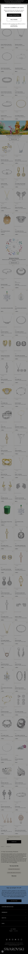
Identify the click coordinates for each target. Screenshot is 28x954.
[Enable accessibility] (2, 951)
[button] (25, 5)
